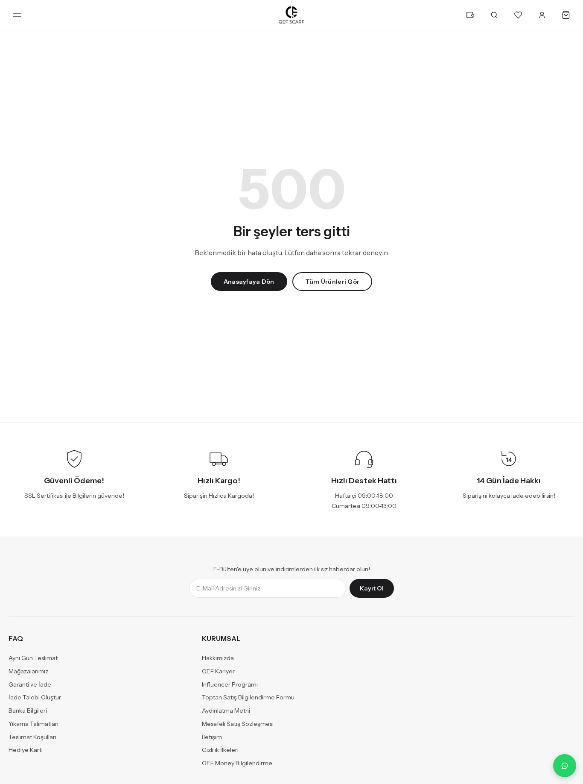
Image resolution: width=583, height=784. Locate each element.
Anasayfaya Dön (249, 281)
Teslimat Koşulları (32, 737)
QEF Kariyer (218, 671)
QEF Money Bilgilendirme (237, 763)
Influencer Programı (230, 684)
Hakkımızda (218, 658)
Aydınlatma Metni (226, 711)
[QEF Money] (470, 14)
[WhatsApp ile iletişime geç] (564, 765)
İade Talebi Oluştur (35, 698)
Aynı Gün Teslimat (33, 658)
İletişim (212, 737)
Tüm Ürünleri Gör (332, 281)
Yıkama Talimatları (33, 724)
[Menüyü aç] (17, 14)
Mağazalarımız (28, 671)
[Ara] (494, 14)
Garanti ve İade (30, 684)
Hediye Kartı (26, 750)
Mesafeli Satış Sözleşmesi (238, 724)
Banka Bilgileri (28, 711)
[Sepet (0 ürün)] (565, 14)
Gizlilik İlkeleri (220, 750)
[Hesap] (542, 14)
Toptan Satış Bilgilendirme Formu (248, 698)
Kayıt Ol (372, 589)
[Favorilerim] (518, 14)
